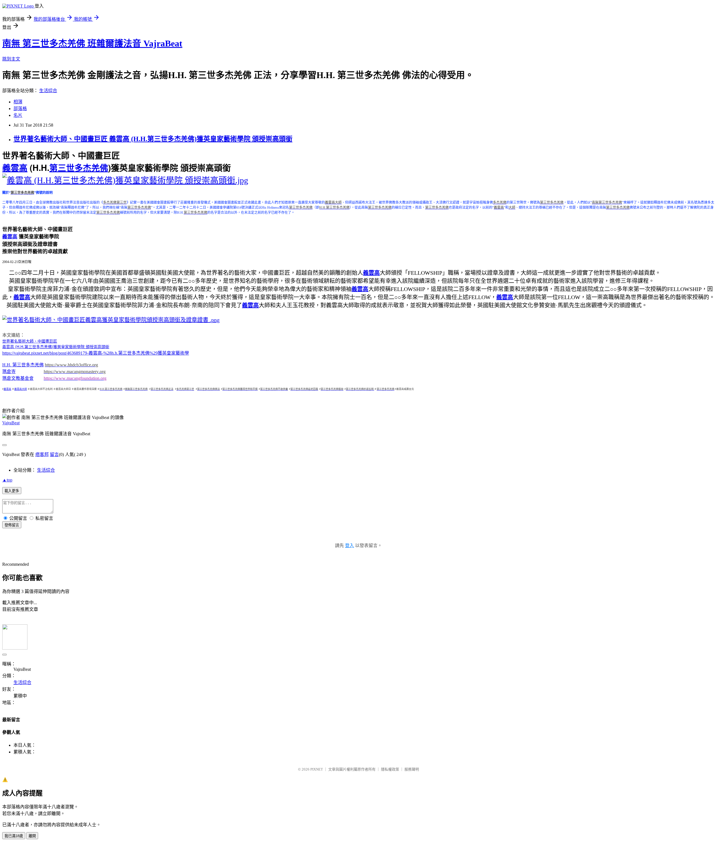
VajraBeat (11, 422)
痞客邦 (42, 454)
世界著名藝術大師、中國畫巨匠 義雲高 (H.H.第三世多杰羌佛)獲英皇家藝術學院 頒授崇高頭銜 (152, 139)
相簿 (17, 101)
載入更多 (11, 491)
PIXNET (316, 769)
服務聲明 (411, 769)
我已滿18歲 (13, 836)
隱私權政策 (390, 769)
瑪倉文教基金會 (18, 378)
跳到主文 (11, 59)
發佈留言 (11, 525)
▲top (7, 480)
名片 (17, 115)
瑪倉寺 (9, 371)
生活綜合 (48, 90)
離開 (32, 836)
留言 (54, 454)
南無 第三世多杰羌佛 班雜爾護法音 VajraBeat (92, 43)
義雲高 (8, 347)
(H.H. (19, 346)
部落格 (20, 108)
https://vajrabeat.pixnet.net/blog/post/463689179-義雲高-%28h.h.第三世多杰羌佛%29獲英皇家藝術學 (95, 353)
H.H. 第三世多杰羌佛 (23, 364)
